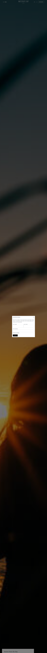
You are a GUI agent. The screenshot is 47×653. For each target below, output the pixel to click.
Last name (25, 324)
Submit (15, 335)
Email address (15, 328)
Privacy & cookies (16, 332)
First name (15, 324)
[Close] (33, 317)
